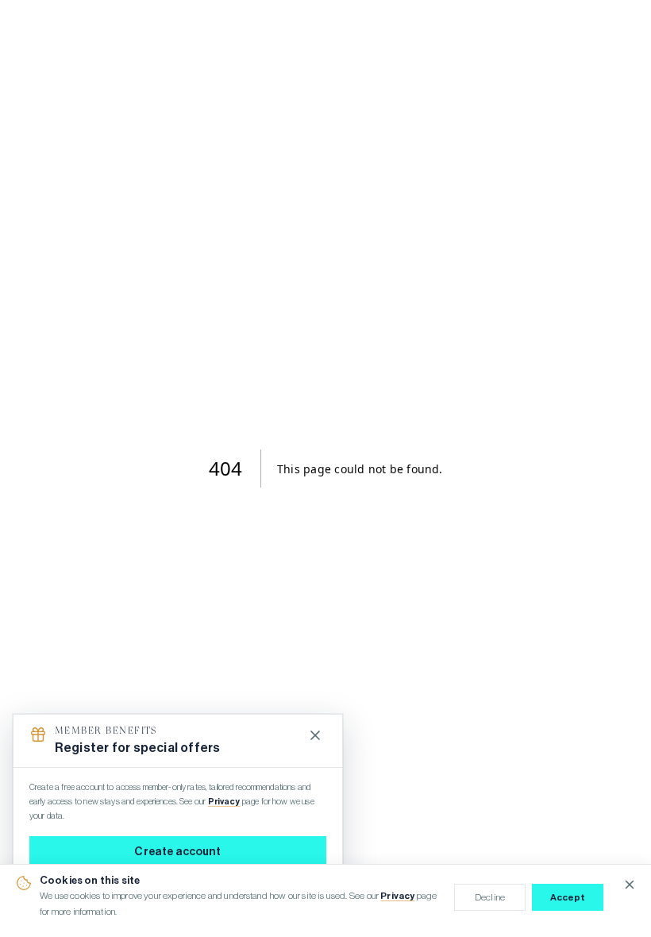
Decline (490, 897)
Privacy (397, 895)
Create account (177, 852)
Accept (568, 897)
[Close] (315, 735)
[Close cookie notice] (629, 885)
